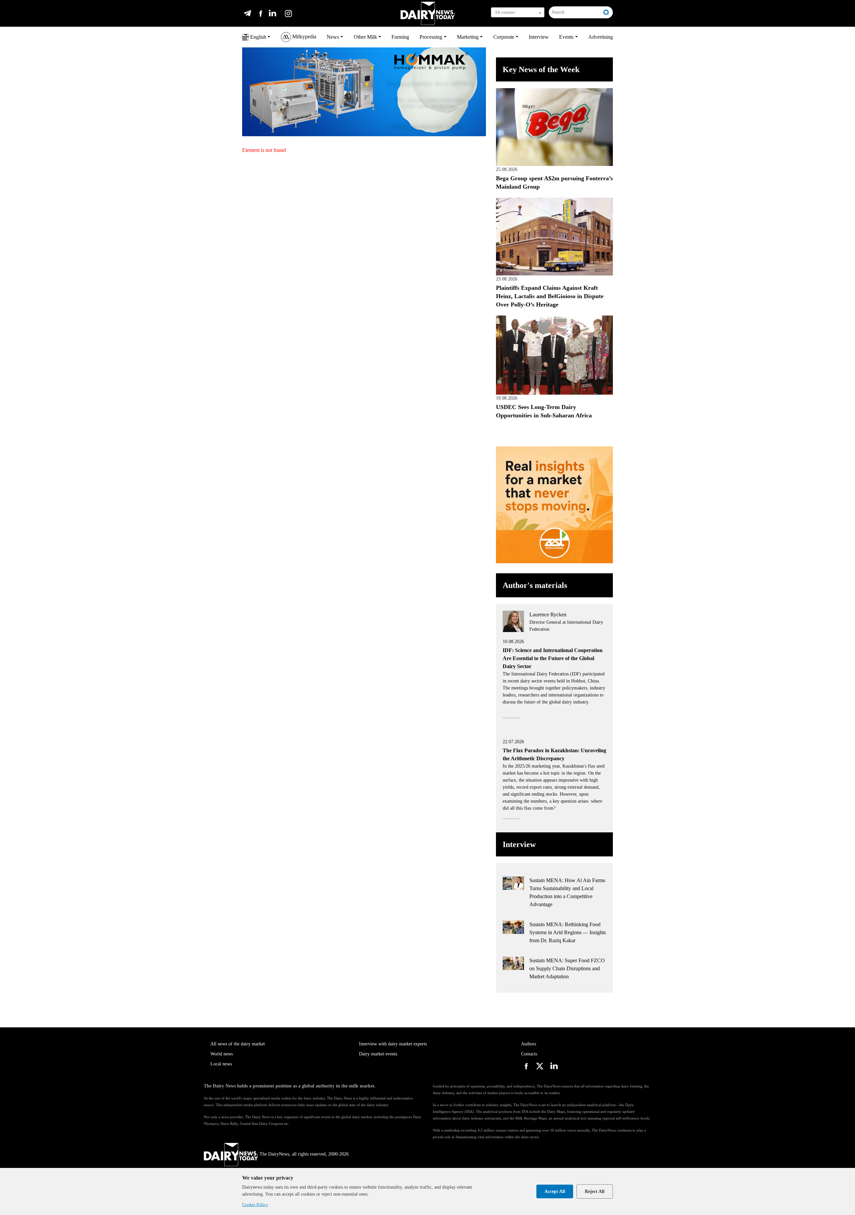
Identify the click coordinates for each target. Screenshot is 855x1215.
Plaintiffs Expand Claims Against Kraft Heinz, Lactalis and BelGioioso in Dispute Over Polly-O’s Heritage (550, 296)
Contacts (529, 1053)
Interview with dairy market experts (393, 1043)
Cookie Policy (255, 1204)
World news (221, 1053)
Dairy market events (378, 1053)
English (257, 37)
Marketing (468, 37)
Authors (528, 1043)
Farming (400, 37)
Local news (221, 1063)
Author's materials (535, 585)
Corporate (503, 37)
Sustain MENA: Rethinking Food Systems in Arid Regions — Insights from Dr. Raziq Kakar (567, 932)
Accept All (554, 1191)
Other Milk (365, 37)
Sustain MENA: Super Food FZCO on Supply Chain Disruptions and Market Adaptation (567, 968)
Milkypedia (303, 36)
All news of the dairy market (237, 1043)
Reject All (595, 1191)
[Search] (606, 12)
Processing (430, 37)
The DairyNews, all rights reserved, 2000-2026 (304, 1154)
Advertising (600, 37)
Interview (539, 37)
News (333, 37)
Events (566, 37)
